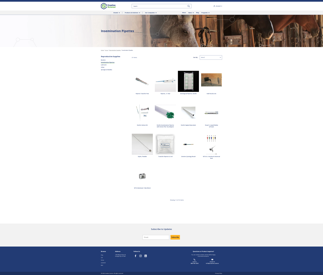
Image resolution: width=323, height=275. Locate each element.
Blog (197, 12)
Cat (102, 257)
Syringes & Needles (106, 69)
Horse (106, 50)
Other (102, 67)
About (184, 12)
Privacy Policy (218, 273)
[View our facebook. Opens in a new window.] (135, 256)
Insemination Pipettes (107, 62)
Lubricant (104, 65)
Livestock (103, 262)
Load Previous (177, 64)
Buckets (103, 60)
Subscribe (175, 237)
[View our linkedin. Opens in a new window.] (145, 256)
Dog (102, 255)
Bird (102, 265)
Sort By (195, 57)
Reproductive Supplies (115, 50)
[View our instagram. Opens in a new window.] (140, 256)
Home (102, 50)
